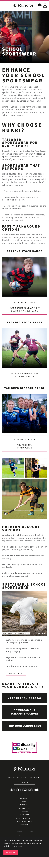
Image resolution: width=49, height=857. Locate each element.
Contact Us (25, 825)
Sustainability (24, 808)
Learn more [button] (17, 846)
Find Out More (16, 673)
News (24, 802)
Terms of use (24, 836)
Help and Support (24, 818)
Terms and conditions (24, 831)
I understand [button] (11, 853)
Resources (24, 815)
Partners (24, 805)
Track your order (24, 821)
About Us (24, 798)
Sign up (24, 782)
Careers (24, 811)
